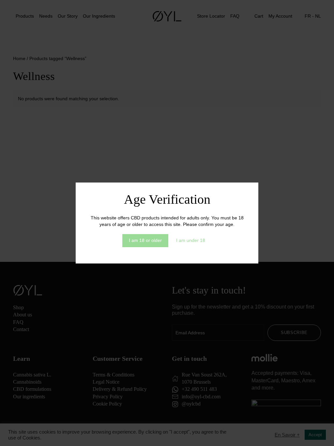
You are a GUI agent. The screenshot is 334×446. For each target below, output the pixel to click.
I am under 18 (190, 240)
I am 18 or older (145, 240)
